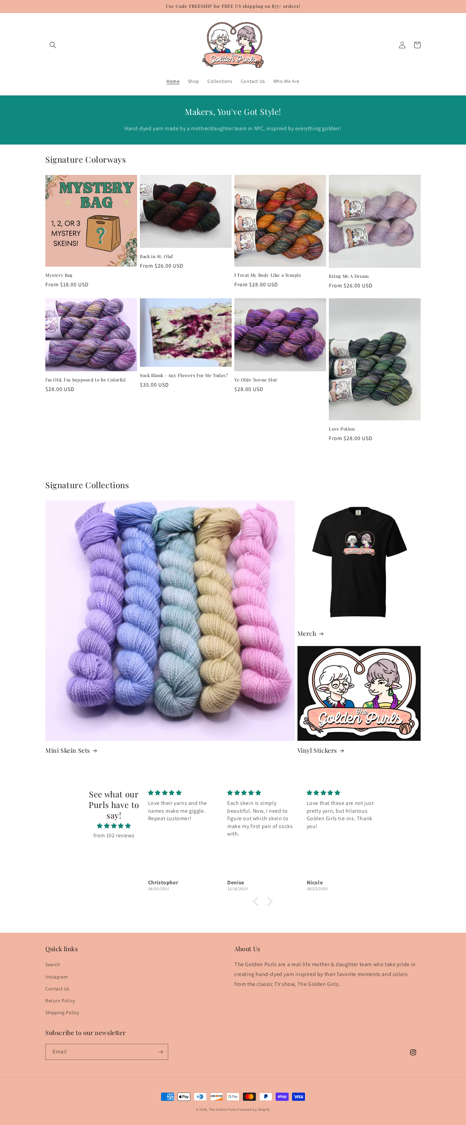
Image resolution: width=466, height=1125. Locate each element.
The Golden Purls (223, 1109)
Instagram (56, 977)
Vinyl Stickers (317, 750)
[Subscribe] (160, 1052)
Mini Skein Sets (67, 750)
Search (52, 964)
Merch (307, 634)
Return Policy (60, 1000)
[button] (52, 45)
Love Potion (342, 429)
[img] (114, 826)
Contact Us (57, 989)
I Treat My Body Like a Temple (267, 275)
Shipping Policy (62, 1012)
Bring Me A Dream (349, 276)
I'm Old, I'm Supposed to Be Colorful (85, 379)
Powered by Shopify (253, 1109)
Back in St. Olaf (156, 256)
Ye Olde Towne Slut (255, 379)
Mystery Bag (59, 275)
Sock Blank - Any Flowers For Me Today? (184, 375)
